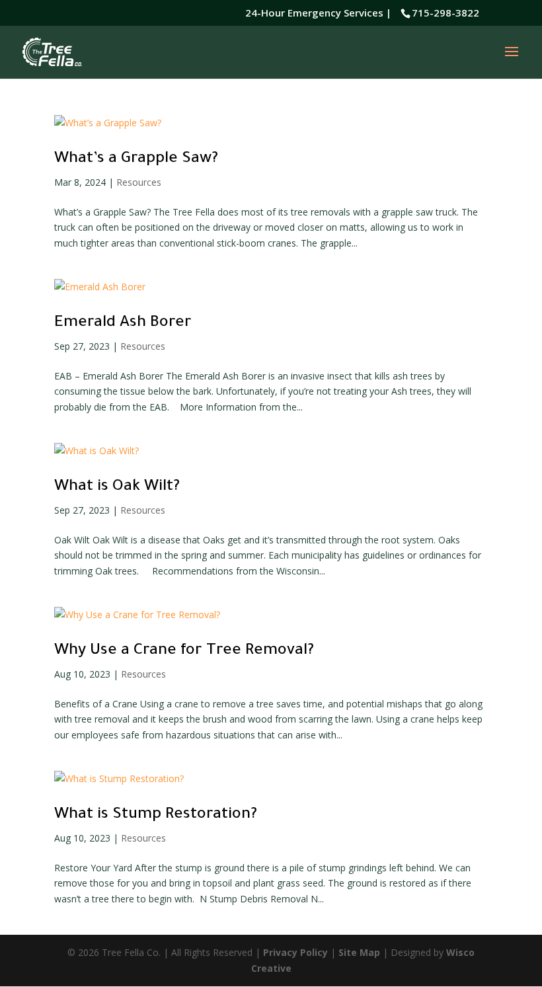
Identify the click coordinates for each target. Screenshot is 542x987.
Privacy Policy (295, 952)
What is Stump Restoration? (155, 815)
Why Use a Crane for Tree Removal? (184, 651)
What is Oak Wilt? (117, 487)
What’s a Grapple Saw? (136, 159)
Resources (138, 182)
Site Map (359, 952)
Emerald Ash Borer (123, 323)
